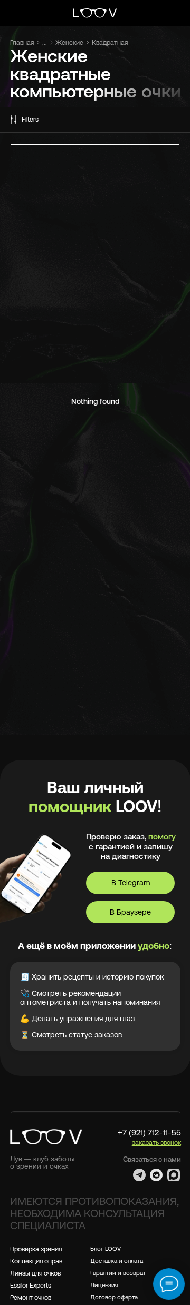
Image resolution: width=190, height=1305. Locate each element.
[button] (156, 1142)
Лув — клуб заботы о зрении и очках (42, 1162)
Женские (69, 42)
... (44, 42)
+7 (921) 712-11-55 (149, 1132)
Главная (22, 42)
